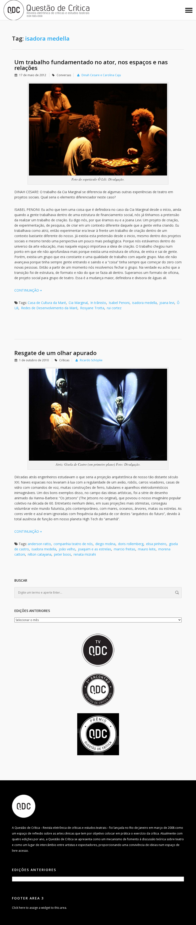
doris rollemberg (130, 544)
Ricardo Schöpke (91, 360)
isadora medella (144, 302)
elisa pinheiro (156, 544)
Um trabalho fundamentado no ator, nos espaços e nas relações (91, 65)
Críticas (64, 360)
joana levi (166, 302)
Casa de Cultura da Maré (47, 302)
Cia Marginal (78, 302)
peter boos (62, 554)
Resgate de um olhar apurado (55, 353)
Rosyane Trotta (92, 308)
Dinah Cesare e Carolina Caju (101, 75)
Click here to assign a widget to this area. (39, 908)
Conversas (64, 75)
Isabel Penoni (119, 302)
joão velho (67, 549)
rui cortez (114, 308)
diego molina (105, 544)
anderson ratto (39, 544)
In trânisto (98, 302)
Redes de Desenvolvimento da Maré (49, 308)
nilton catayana (39, 554)
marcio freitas (124, 549)
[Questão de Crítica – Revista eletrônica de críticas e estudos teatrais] (47, 9)
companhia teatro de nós (73, 544)
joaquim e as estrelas (94, 549)
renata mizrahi (85, 554)
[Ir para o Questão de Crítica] (23, 806)
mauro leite (147, 549)
